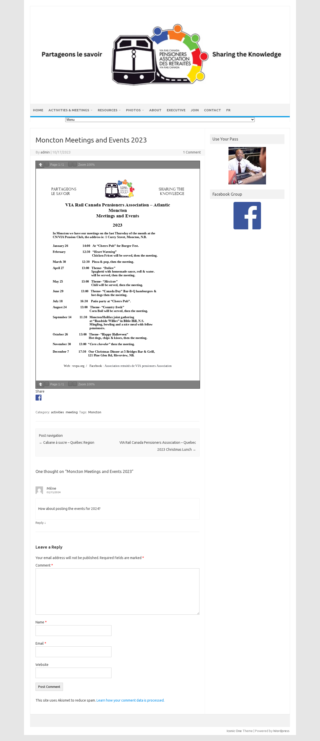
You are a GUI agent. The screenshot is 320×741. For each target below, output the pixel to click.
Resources (108, 110)
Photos (133, 110)
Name (41, 622)
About (155, 110)
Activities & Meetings (68, 110)
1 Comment (192, 152)
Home (38, 110)
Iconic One (234, 731)
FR (228, 110)
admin (45, 152)
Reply (40, 522)
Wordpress (281, 731)
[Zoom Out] (70, 164)
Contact (212, 110)
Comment (44, 565)
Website (42, 665)
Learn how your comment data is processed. (130, 700)
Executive (176, 110)
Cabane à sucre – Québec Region (66, 443)
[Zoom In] (75, 164)
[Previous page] (40, 165)
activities (57, 412)
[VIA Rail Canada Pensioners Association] (160, 95)
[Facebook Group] (247, 215)
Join (195, 110)
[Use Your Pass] (247, 165)
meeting (72, 412)
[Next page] (47, 164)
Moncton (94, 412)
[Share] (39, 398)
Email (41, 643)
